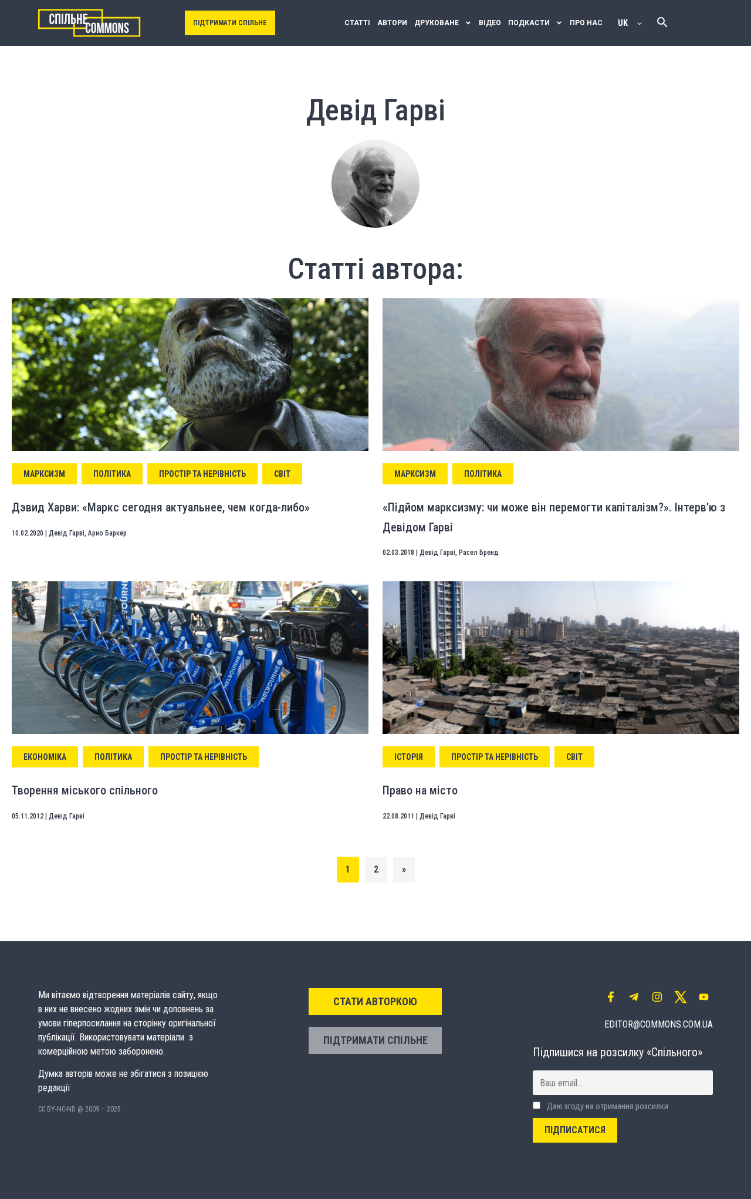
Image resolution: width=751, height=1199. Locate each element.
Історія (408, 757)
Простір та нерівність (202, 474)
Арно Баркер (107, 533)
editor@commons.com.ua (658, 1024)
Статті (357, 23)
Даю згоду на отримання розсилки (606, 1107)
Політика (112, 474)
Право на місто (420, 790)
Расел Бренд (479, 552)
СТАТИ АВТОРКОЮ (375, 1001)
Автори (392, 23)
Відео (490, 23)
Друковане (436, 23)
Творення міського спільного (85, 790)
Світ (282, 474)
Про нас (586, 23)
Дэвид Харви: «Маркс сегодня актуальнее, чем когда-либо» (161, 507)
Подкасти (529, 23)
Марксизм (44, 474)
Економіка (44, 757)
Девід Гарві (66, 533)
